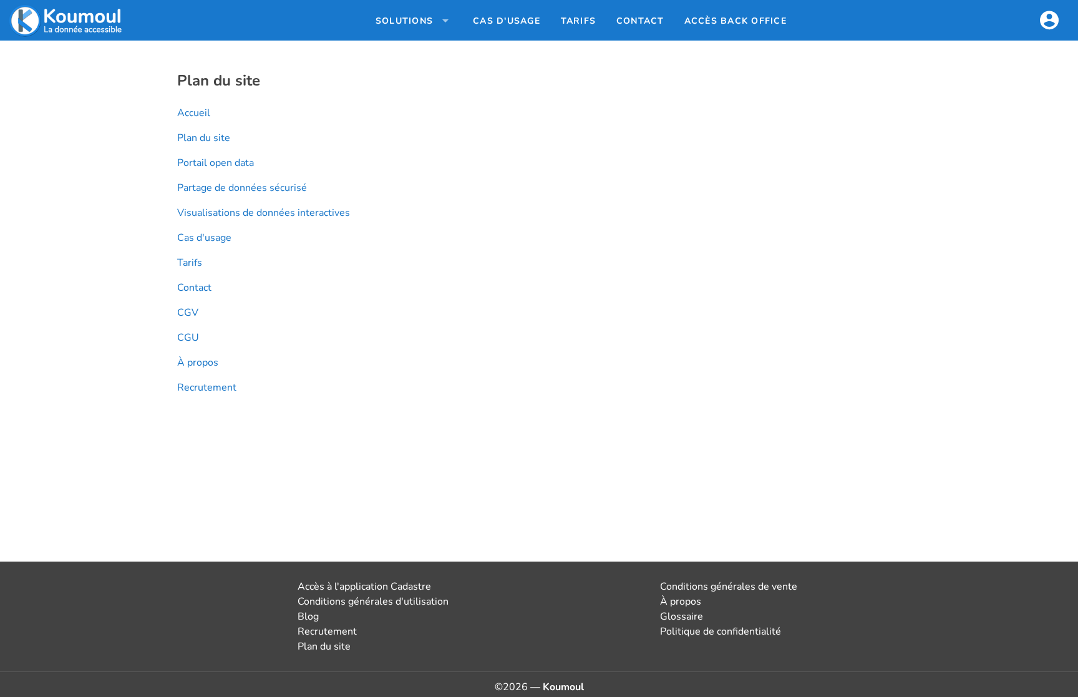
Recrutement (206, 387)
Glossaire (681, 616)
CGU (188, 337)
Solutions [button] (404, 21)
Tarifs (189, 263)
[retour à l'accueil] (67, 20)
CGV (187, 312)
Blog (308, 616)
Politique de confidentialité (720, 631)
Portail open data (215, 163)
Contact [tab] (640, 21)
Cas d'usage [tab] (506, 21)
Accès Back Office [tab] (735, 21)
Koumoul (563, 687)
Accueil (193, 113)
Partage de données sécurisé (242, 188)
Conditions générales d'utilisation (373, 601)
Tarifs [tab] (578, 21)
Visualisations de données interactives (263, 213)
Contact (194, 288)
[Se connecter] (1049, 21)
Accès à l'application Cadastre (364, 586)
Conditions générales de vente (728, 586)
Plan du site (203, 138)
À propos (197, 362)
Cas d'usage (204, 238)
